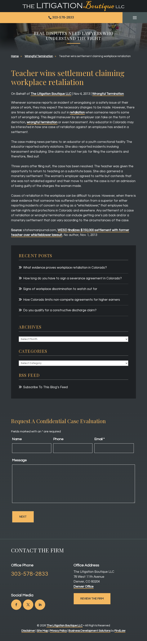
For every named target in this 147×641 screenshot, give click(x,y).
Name (17, 439)
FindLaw (119, 630)
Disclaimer (28, 630)
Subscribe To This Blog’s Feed (45, 387)
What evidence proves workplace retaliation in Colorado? (65, 267)
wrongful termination (42, 122)
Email (99, 439)
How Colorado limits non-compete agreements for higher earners (71, 299)
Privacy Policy (58, 630)
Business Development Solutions (89, 630)
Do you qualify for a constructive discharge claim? (59, 310)
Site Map (42, 630)
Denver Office (84, 586)
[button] (135, 18)
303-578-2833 (63, 17)
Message (19, 460)
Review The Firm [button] (92, 598)
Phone (58, 439)
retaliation (77, 112)
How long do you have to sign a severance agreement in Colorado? (72, 278)
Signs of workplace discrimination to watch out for (60, 289)
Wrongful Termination (108, 94)
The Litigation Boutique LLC (51, 94)
